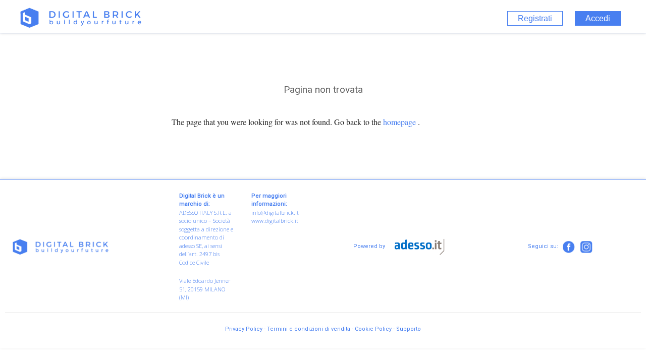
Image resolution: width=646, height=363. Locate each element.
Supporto (408, 329)
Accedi (597, 18)
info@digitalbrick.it (275, 212)
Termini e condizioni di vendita (308, 329)
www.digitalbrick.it (274, 220)
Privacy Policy (243, 329)
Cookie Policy (373, 329)
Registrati (535, 18)
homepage (399, 121)
